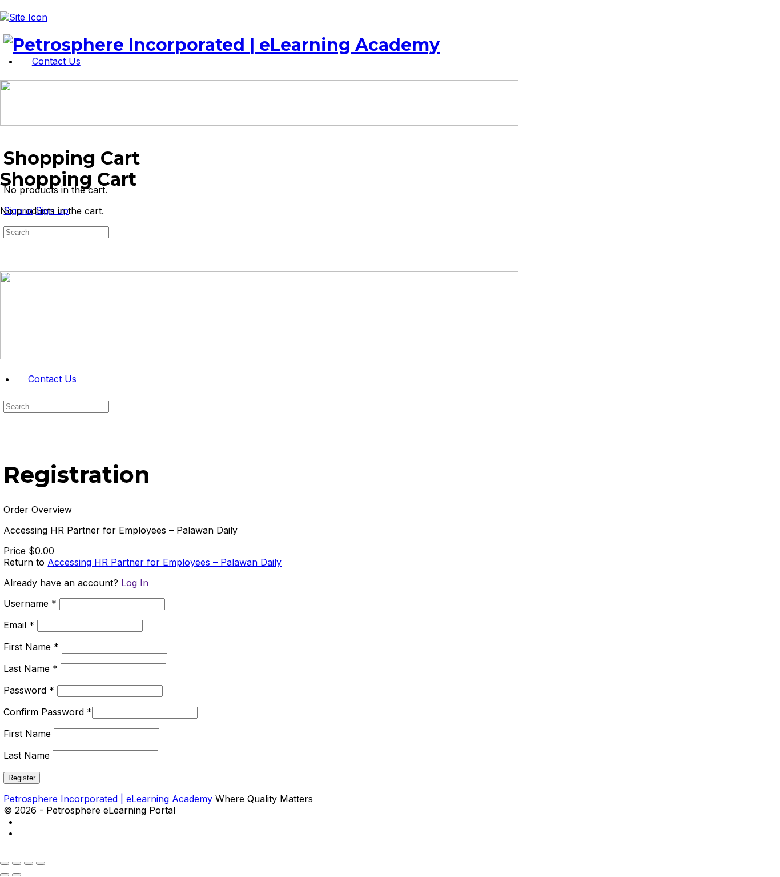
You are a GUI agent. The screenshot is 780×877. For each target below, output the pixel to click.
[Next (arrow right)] (16, 874)
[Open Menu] (6, 74)
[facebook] (25, 833)
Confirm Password (47, 712)
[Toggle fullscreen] (16, 863)
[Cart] (6, 147)
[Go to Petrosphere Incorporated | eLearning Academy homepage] (221, 44)
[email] (25, 822)
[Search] (6, 136)
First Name (31, 646)
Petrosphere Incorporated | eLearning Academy (109, 798)
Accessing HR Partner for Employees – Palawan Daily (164, 562)
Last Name (30, 668)
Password (28, 690)
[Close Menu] (6, 367)
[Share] (28, 863)
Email (18, 625)
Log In (134, 582)
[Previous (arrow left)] (4, 874)
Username (30, 603)
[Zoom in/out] (4, 863)
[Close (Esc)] (40, 863)
